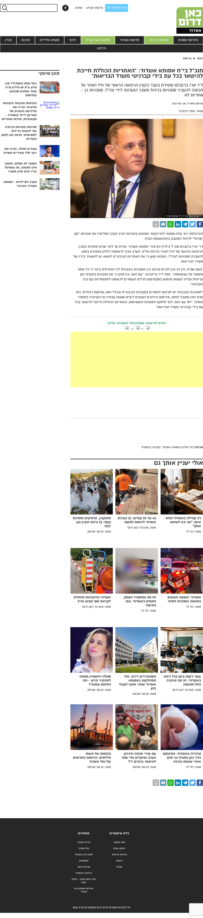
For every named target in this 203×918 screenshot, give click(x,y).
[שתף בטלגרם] (185, 224)
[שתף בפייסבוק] (65, 8)
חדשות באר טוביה (98, 40)
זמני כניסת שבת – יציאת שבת (84, 880)
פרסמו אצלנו (94, 8)
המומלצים (83, 861)
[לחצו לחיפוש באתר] (4, 8)
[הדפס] (156, 224)
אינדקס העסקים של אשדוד (83, 890)
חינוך (72, 40)
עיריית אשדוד (83, 842)
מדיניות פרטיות (119, 855)
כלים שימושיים (119, 833)
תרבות (25, 40)
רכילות (101, 48)
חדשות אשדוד (129, 40)
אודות (78, 8)
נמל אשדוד (83, 848)
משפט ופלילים (49, 40)
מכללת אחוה (84, 867)
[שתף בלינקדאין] (178, 224)
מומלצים (83, 833)
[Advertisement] (107, 359)
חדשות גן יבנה (159, 40)
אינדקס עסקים (188, 40)
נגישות (119, 861)
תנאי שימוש (119, 842)
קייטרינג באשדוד (83, 873)
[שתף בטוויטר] (192, 224)
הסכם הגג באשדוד (84, 855)
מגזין (8, 40)
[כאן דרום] (183, 17)
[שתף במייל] (163, 224)
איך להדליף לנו (116, 8)
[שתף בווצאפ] (170, 224)
